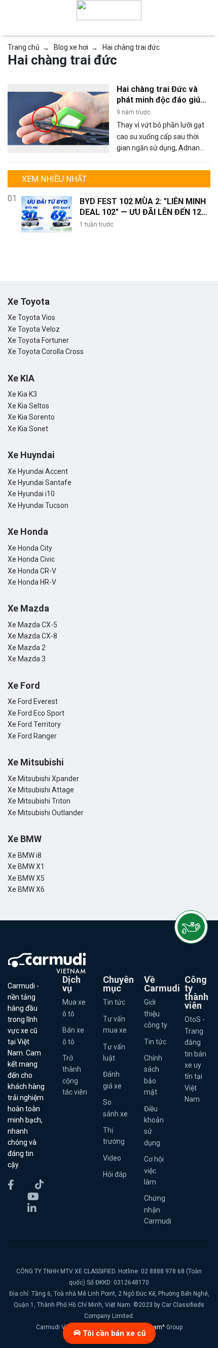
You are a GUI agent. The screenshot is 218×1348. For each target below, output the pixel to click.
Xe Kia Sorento (31, 417)
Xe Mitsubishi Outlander (46, 813)
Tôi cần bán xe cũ (113, 1333)
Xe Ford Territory (34, 724)
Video (112, 1158)
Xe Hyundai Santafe (39, 482)
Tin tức (114, 1002)
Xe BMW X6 (26, 889)
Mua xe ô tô (74, 1007)
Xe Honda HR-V (32, 582)
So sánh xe (115, 1107)
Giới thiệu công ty (155, 1013)
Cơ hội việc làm (154, 1170)
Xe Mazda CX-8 (32, 636)
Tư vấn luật (114, 1052)
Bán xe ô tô (73, 1035)
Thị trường (114, 1135)
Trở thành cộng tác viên (74, 1075)
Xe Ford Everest (33, 701)
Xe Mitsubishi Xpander (43, 779)
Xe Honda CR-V (32, 571)
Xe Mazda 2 (27, 648)
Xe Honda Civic (31, 559)
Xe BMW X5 (26, 878)
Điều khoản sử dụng (154, 1126)
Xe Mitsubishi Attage (41, 790)
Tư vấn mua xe (115, 1024)
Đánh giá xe (112, 1079)
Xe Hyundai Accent (38, 471)
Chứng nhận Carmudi (157, 1209)
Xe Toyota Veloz (34, 329)
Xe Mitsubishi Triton (39, 801)
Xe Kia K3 (22, 394)
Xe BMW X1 (26, 866)
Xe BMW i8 (25, 855)
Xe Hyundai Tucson (38, 505)
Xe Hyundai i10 (31, 494)
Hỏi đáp (115, 1174)
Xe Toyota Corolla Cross (46, 351)
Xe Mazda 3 (27, 659)
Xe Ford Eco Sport (36, 713)
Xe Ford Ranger (32, 736)
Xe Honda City (30, 548)
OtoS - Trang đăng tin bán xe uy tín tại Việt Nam (195, 1059)
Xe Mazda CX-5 (32, 625)
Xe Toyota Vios (31, 317)
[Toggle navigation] (204, 10)
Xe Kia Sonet (28, 429)
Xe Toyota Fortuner (38, 340)
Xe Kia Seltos (28, 406)
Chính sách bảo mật (153, 1075)
